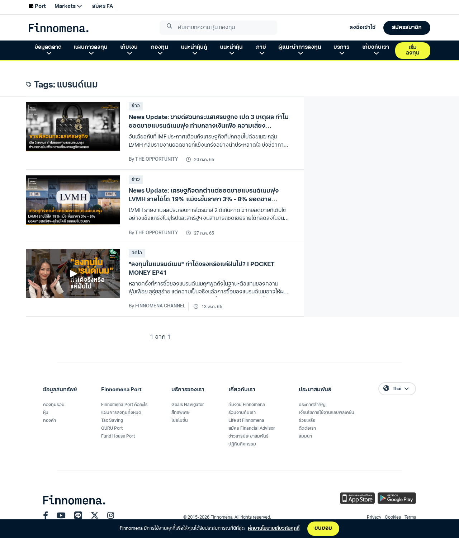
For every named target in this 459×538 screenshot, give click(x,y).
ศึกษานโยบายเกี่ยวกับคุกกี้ (273, 528)
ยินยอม (323, 528)
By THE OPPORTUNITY (153, 159)
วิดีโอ (137, 253)
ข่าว (136, 106)
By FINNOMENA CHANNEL (157, 306)
